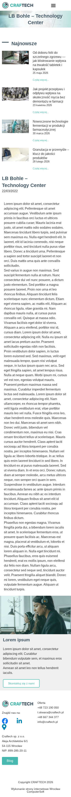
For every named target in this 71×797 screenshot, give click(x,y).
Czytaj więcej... (41, 80)
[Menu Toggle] (53, 5)
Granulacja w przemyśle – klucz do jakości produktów (51, 154)
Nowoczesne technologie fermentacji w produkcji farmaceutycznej (50, 125)
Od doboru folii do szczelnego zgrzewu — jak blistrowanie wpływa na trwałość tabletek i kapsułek (49, 61)
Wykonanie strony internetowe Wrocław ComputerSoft (35, 790)
